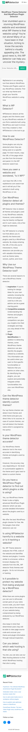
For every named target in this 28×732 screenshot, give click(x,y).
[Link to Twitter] (4, 722)
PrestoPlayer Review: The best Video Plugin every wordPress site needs (13, 709)
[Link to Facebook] (9, 722)
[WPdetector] (10, 2)
